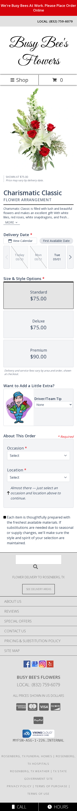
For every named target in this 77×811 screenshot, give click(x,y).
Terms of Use (38, 794)
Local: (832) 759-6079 (38, 685)
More (9, 222)
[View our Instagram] (42, 666)
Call (20, 807)
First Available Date (56, 241)
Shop (22, 79)
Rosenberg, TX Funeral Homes (26, 756)
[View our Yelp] (50, 666)
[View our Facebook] (27, 666)
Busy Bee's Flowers (38, 52)
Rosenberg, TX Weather (29, 771)
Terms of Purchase (51, 786)
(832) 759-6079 (61, 21)
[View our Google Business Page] (34, 666)
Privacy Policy (19, 786)
